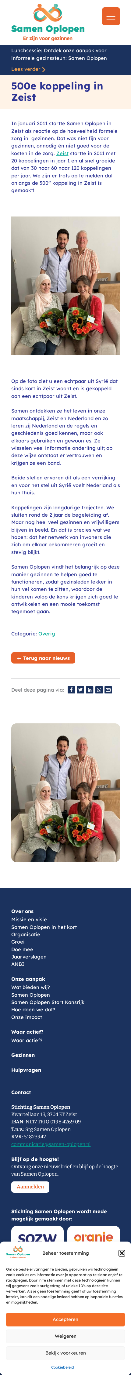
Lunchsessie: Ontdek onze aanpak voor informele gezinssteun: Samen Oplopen (59, 54)
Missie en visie (29, 919)
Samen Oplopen (30, 995)
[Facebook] (71, 689)
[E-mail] (108, 689)
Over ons (22, 911)
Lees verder (26, 69)
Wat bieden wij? (30, 987)
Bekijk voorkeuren (65, 1353)
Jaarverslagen (29, 957)
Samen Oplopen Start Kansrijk (47, 1002)
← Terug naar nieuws (43, 658)
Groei (18, 942)
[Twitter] (80, 689)
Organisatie (25, 934)
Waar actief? (27, 1032)
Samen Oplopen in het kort (44, 927)
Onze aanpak (28, 979)
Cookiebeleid (62, 1367)
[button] (122, 1253)
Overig (46, 634)
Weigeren (65, 1336)
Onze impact (26, 1017)
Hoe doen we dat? (33, 1009)
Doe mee (22, 949)
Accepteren (65, 1319)
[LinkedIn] (89, 689)
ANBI (17, 964)
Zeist (62, 153)
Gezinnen (23, 1055)
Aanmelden (30, 1187)
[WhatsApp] (99, 689)
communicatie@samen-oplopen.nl (51, 1144)
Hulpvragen (26, 1070)
